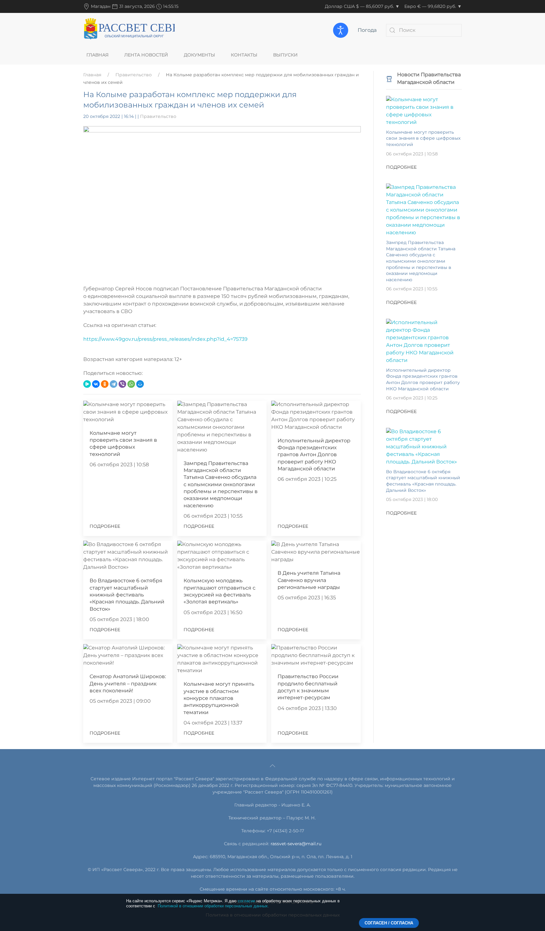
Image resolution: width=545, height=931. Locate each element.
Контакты (244, 55)
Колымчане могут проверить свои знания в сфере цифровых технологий (423, 138)
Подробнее (105, 526)
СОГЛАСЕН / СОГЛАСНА (389, 923)
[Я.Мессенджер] (87, 384)
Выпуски (285, 55)
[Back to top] (272, 766)
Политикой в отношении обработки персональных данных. (213, 906)
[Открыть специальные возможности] (340, 30)
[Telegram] (113, 384)
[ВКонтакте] (96, 384)
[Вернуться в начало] (129, 30)
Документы (199, 55)
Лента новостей (146, 55)
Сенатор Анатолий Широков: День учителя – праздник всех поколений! (128, 683)
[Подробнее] (424, 110)
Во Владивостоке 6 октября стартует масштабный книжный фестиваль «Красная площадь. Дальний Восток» (127, 595)
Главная (97, 55)
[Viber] (122, 384)
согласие (246, 901)
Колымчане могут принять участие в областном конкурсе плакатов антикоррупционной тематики (219, 698)
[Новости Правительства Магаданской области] (389, 78)
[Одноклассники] (104, 384)
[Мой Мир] (140, 384)
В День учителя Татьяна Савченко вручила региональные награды (309, 580)
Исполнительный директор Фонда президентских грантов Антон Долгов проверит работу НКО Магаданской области (314, 455)
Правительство (133, 75)
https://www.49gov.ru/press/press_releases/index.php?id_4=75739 (165, 339)
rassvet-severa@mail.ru (296, 844)
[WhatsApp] (131, 384)
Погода (367, 30)
